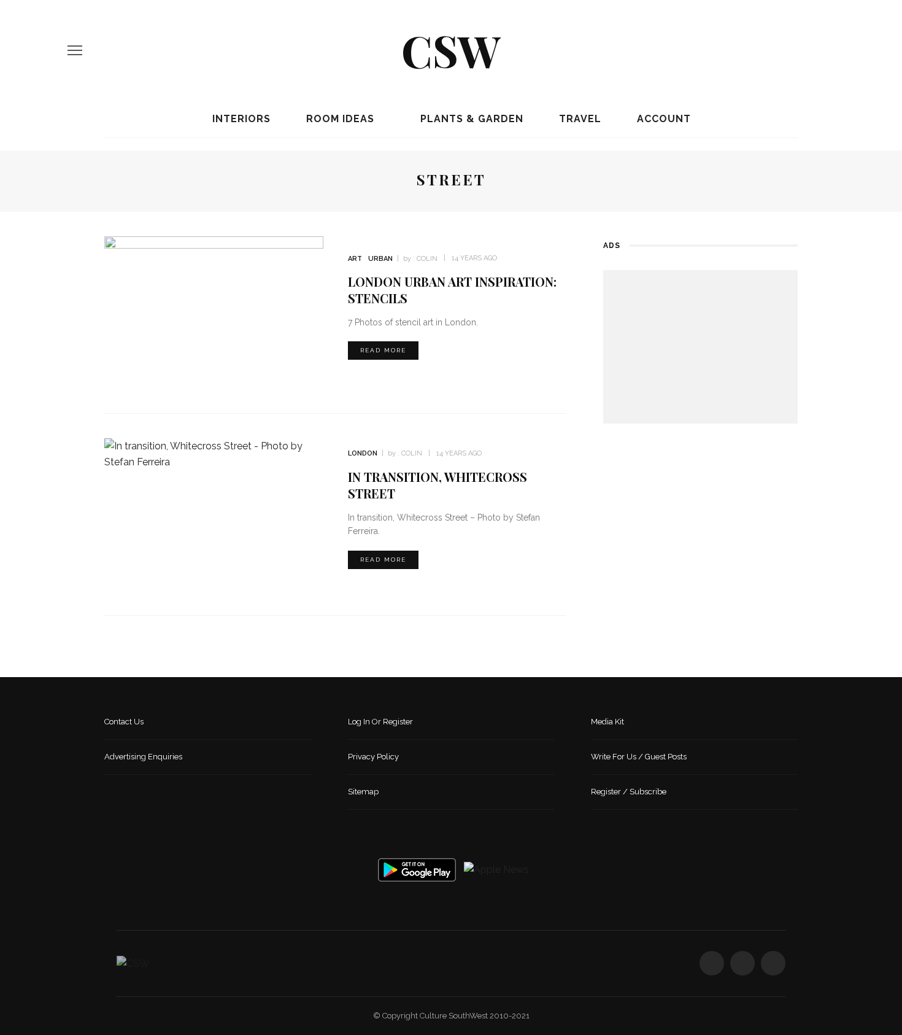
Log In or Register (380, 721)
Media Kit (607, 721)
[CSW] (133, 963)
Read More (383, 350)
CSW (451, 49)
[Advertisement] (700, 347)
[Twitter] (809, 50)
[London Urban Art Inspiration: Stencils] (213, 311)
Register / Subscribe (628, 791)
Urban (380, 259)
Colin (427, 259)
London (362, 453)
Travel (578, 119)
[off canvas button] (74, 50)
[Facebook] (788, 50)
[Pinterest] (830, 50)
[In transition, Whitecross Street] (213, 453)
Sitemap (363, 791)
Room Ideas (338, 119)
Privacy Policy (373, 756)
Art (355, 259)
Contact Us (124, 721)
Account (662, 119)
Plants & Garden (470, 119)
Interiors (240, 119)
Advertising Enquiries (143, 756)
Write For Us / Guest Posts (639, 756)
